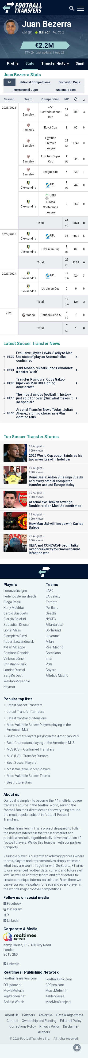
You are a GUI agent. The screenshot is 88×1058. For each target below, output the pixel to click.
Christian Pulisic (15, 664)
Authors (44, 1032)
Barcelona (53, 653)
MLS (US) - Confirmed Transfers (30, 749)
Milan (50, 641)
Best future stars (19, 782)
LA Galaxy (53, 596)
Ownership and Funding (39, 1021)
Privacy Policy (49, 1026)
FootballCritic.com (59, 979)
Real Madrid (54, 647)
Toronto (51, 602)
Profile (13, 63)
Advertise (45, 1015)
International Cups (25, 89)
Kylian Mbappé (15, 647)
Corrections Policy (22, 1026)
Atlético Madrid (57, 675)
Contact (12, 1021)
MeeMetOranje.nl (58, 1002)
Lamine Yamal (14, 670)
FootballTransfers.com (20, 978)
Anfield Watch (14, 1002)
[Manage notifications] (77, 1047)
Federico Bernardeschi (20, 596)
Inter (49, 658)
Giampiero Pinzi (15, 636)
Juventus (53, 636)
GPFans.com (55, 985)
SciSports (11, 847)
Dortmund (53, 630)
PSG (49, 664)
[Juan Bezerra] (11, 26)
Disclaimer (71, 1026)
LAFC (50, 591)
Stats (30, 63)
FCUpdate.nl (12, 985)
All (9, 82)
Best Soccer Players (21, 762)
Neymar (9, 687)
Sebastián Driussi (17, 625)
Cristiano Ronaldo (17, 653)
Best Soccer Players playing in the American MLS (43, 736)
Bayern (51, 670)
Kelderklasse (55, 996)
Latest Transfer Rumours (25, 712)
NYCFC (51, 619)
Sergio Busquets (16, 613)
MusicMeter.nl (56, 990)
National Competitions (34, 82)
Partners (28, 1015)
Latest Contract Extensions (27, 718)
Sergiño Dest (13, 675)
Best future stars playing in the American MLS (41, 743)
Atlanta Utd (54, 625)
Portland (52, 608)
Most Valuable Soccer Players (29, 769)
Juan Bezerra (46, 24)
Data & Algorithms (69, 1015)
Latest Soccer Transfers (24, 705)
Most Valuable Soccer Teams (28, 776)
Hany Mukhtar (14, 608)
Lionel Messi (13, 630)
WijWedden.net (15, 996)
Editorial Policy (70, 1021)
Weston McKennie (17, 681)
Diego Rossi (12, 602)
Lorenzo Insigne (15, 591)
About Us (12, 1015)
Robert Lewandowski (19, 641)
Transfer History (55, 63)
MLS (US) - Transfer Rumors (28, 756)
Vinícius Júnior (14, 658)
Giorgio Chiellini (15, 619)
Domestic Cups (69, 82)
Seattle (51, 613)
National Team (66, 89)
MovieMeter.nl (14, 990)
